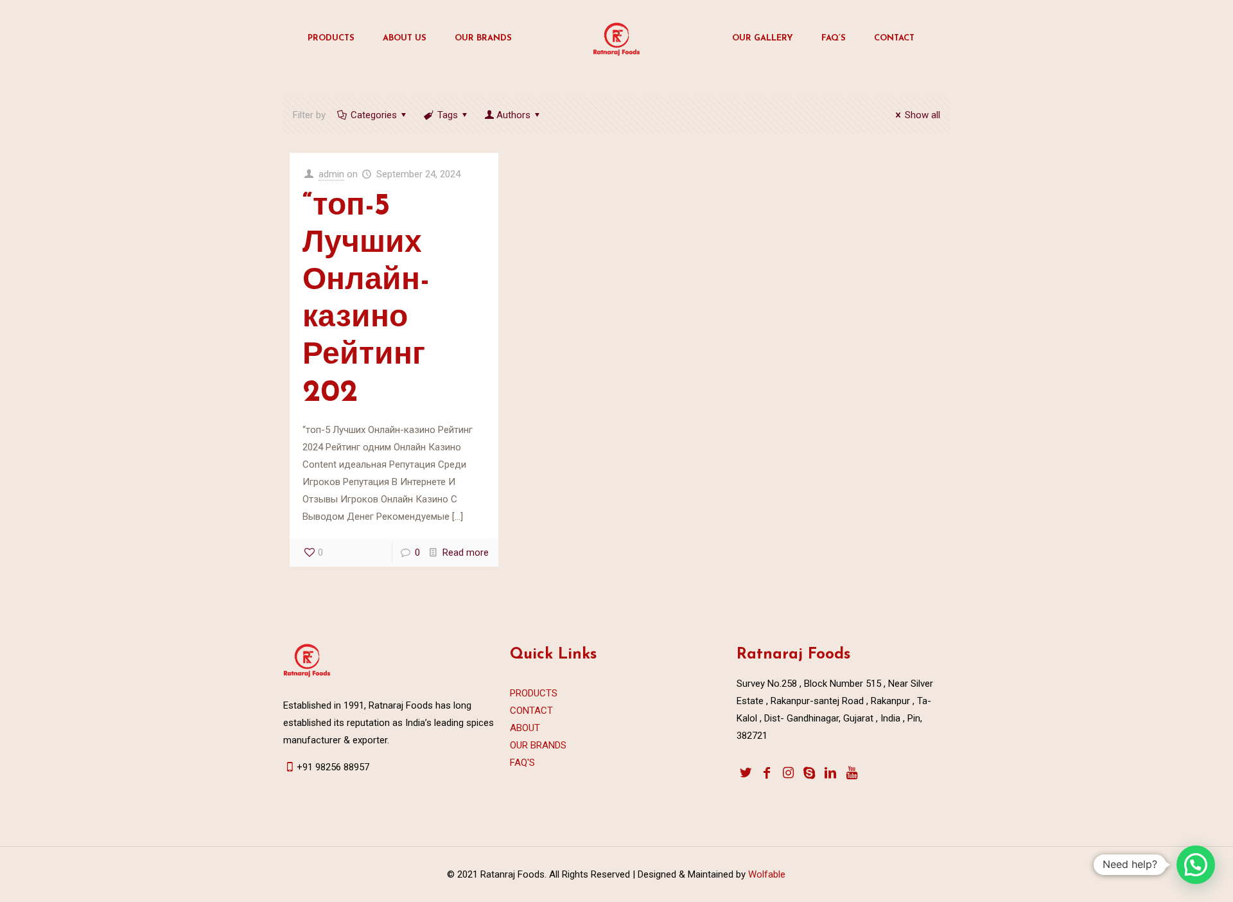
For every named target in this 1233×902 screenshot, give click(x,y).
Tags (447, 115)
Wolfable (765, 874)
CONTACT (531, 710)
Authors (513, 115)
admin (331, 174)
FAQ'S (522, 762)
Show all (922, 115)
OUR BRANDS (538, 745)
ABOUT (525, 728)
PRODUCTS (533, 693)
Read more (465, 552)
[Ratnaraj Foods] (616, 38)
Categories (374, 115)
